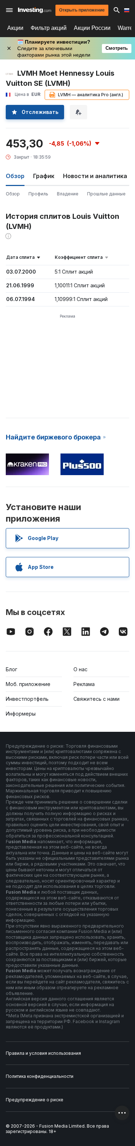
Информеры (21, 714)
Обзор (13, 193)
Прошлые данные (106, 193)
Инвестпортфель (27, 699)
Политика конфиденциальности (39, 1076)
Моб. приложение (28, 684)
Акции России (92, 28)
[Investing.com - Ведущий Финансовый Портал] (34, 10)
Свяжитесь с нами (96, 699)
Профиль (38, 193)
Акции (15, 28)
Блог (11, 669)
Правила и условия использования (43, 1053)
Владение (67, 193)
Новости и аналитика (95, 176)
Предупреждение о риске (34, 1099)
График (43, 176)
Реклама (84, 684)
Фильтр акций (49, 28)
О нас (80, 669)
